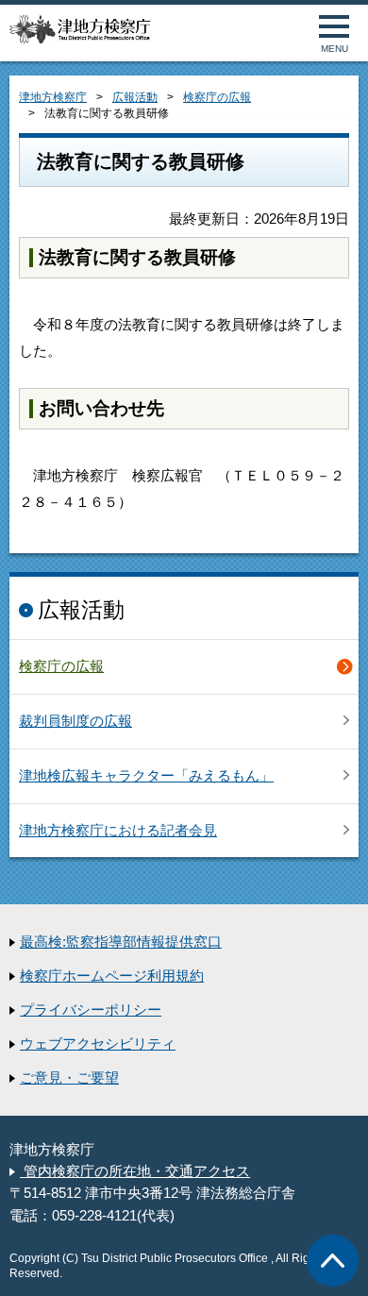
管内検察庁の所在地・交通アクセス (135, 1171)
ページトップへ (333, 1261)
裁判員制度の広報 (75, 721)
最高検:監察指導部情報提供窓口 (121, 942)
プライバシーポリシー (90, 1010)
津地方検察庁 (53, 97)
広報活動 (135, 97)
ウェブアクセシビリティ (98, 1044)
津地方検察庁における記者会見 (118, 830)
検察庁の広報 (217, 97)
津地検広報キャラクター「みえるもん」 (146, 775)
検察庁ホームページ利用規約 (112, 976)
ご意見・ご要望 (69, 1078)
